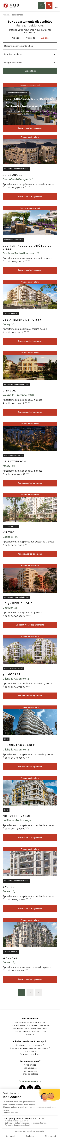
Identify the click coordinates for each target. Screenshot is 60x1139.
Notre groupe (30, 1065)
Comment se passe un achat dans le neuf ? (30, 1048)
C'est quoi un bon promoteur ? (30, 1045)
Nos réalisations (30, 1071)
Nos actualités (30, 1068)
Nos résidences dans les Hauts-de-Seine (30, 1025)
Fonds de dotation (30, 1074)
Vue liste (45, 38)
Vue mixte (16, 38)
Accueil (6, 15)
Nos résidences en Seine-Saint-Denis (30, 1028)
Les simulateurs (30, 1051)
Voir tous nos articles (30, 1054)
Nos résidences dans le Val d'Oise (30, 1031)
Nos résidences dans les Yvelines (30, 1022)
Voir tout (30, 1035)
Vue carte (30, 38)
